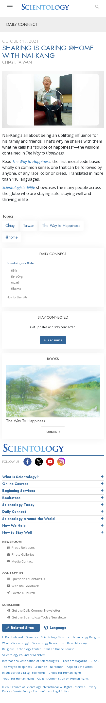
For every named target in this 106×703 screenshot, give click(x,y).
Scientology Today (18, 504)
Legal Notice (61, 691)
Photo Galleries (23, 554)
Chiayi (10, 225)
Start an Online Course (59, 649)
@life (14, 270)
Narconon (57, 667)
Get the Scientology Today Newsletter (39, 617)
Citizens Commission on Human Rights (62, 678)
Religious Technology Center (21, 649)
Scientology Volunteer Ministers (23, 655)
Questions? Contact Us (28, 579)
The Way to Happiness (31, 161)
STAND (95, 661)
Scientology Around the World (28, 518)
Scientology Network (55, 637)
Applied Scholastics (79, 667)
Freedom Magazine (75, 661)
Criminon (41, 667)
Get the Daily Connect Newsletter (35, 610)
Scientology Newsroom (48, 643)
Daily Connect (14, 511)
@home (11, 237)
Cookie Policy (21, 691)
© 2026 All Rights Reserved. (44, 687)
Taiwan (28, 225)
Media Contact (22, 561)
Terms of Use (42, 691)
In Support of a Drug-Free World (24, 672)
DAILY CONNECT (53, 253)
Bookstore (11, 497)
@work (15, 282)
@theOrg (17, 276)
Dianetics (32, 637)
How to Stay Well (17, 297)
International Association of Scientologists (30, 661)
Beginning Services (18, 490)
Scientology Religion (86, 637)
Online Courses (15, 483)
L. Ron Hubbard (12, 637)
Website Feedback (25, 586)
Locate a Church (23, 593)
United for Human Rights (65, 672)
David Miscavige (77, 643)
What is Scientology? (20, 476)
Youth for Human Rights (18, 678)
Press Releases (23, 547)
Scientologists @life (20, 263)
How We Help (14, 525)
